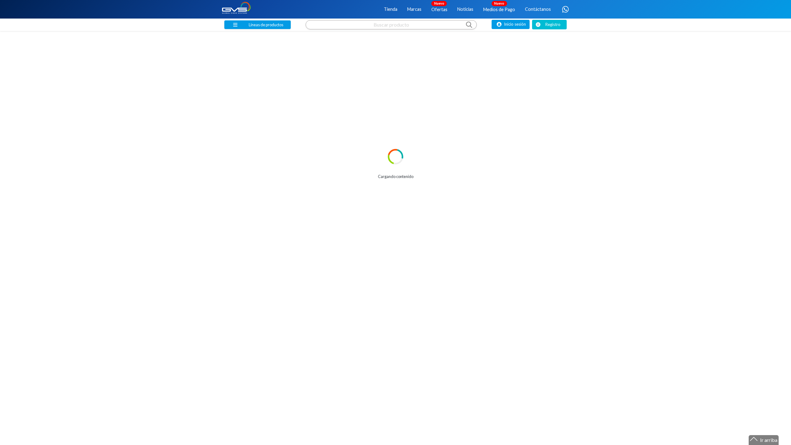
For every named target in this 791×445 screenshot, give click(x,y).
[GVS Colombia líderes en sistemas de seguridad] (236, 9)
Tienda (390, 9)
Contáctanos (538, 9)
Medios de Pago (499, 6)
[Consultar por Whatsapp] (565, 9)
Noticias (465, 9)
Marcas (414, 9)
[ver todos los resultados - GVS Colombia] (391, 30)
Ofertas (439, 6)
